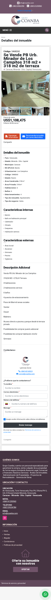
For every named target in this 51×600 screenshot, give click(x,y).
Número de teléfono (12, 400)
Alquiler (7, 538)
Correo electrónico (11, 392)
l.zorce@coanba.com (26, 374)
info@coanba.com (10, 513)
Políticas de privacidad (13, 545)
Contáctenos (9, 541)
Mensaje (7, 408)
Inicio (3, 37)
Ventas (7, 534)
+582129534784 (18, 6)
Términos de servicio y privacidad (13, 583)
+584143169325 (27, 371)
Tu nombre (8, 384)
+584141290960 (36, 6)
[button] (47, 73)
